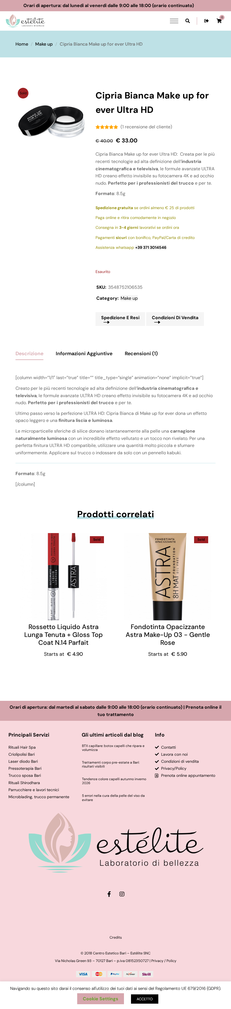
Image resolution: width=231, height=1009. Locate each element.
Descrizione (29, 353)
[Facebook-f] (109, 894)
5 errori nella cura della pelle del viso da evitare (113, 798)
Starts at (63, 654)
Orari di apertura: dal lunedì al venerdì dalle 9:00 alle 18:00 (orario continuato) (119, 5)
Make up (44, 44)
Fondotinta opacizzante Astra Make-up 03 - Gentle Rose (168, 635)
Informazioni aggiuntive (84, 353)
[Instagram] (122, 894)
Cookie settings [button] (100, 999)
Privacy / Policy (163, 960)
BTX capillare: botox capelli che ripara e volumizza (113, 748)
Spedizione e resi (120, 318)
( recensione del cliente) (146, 127)
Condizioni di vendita (175, 318)
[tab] (29, 351)
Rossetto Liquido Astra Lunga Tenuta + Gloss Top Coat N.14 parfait (63, 635)
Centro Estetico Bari (109, 953)
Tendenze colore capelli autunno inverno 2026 (114, 781)
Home (21, 44)
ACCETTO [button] (145, 999)
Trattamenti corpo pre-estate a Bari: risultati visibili (110, 764)
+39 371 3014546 (150, 247)
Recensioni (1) (141, 353)
